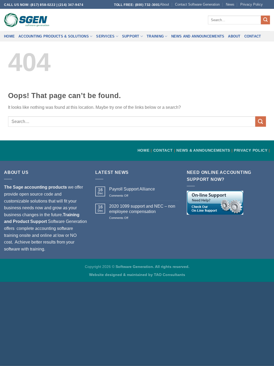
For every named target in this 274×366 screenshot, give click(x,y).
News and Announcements (197, 36)
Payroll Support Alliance (132, 189)
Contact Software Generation (197, 4)
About (164, 4)
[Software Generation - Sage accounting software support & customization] (26, 20)
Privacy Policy (251, 4)
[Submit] (265, 20)
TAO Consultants (169, 274)
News (230, 4)
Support (130, 36)
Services (105, 36)
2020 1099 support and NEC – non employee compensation (142, 209)
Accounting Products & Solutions (53, 36)
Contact (252, 36)
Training (155, 36)
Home (9, 36)
